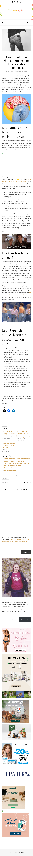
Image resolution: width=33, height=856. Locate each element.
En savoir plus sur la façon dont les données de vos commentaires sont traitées (16, 541)
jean (4, 476)
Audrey (7, 482)
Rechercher (26, 552)
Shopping (19, 54)
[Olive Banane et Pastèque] (16, 10)
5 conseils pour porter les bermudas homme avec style (8, 445)
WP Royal (21, 852)
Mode (12, 54)
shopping (5, 478)
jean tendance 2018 (13, 476)
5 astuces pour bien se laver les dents (17, 463)
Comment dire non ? (11, 470)
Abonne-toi (25, 620)
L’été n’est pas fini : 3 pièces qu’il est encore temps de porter (8, 433)
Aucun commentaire (20, 72)
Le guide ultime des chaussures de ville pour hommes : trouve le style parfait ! (23, 434)
